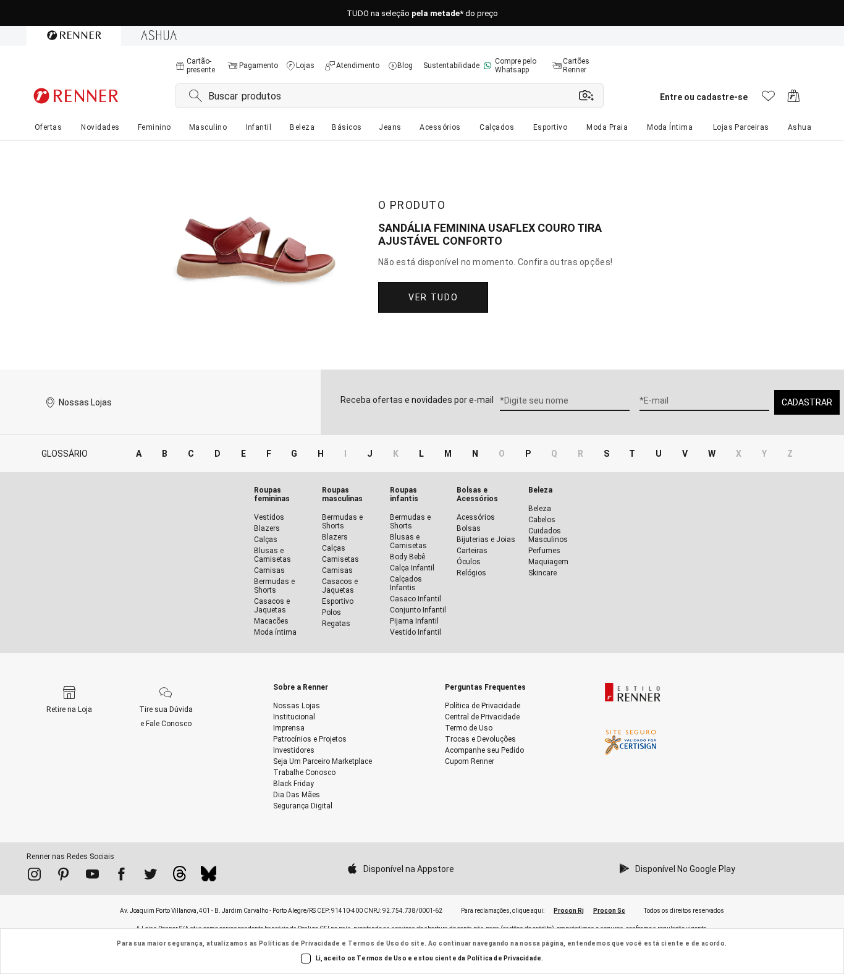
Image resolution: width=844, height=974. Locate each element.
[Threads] (179, 877)
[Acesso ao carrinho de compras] (793, 99)
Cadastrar (807, 402)
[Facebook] (121, 876)
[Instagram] (34, 876)
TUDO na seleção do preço (422, 13)
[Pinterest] (63, 876)
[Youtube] (92, 876)
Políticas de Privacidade (299, 943)
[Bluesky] (208, 877)
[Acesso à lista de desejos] (768, 99)
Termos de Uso (373, 943)
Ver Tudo (433, 297)
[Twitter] (150, 876)
